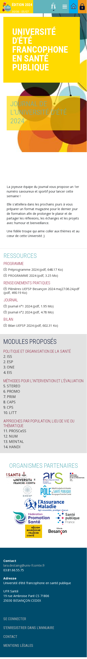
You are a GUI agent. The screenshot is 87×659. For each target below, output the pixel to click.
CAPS (11, 402)
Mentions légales (18, 645)
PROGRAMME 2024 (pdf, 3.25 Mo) (33, 275)
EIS (9, 372)
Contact (10, 637)
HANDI (14, 446)
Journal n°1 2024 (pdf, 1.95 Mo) (31, 306)
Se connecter (14, 619)
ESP (10, 361)
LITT (13, 412)
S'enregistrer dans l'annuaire (28, 628)
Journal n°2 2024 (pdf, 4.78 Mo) (31, 312)
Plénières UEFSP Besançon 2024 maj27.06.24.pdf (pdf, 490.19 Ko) (41, 291)
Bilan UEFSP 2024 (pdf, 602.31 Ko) (33, 325)
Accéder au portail (73, 6)
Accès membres (82, 6)
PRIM (11, 396)
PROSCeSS (17, 430)
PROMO (13, 391)
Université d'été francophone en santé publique (40, 50)
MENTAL (16, 441)
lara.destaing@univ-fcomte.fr (24, 565)
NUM (13, 436)
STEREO (13, 386)
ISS (9, 356)
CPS (10, 407)
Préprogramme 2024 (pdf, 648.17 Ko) (35, 269)
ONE (10, 367)
